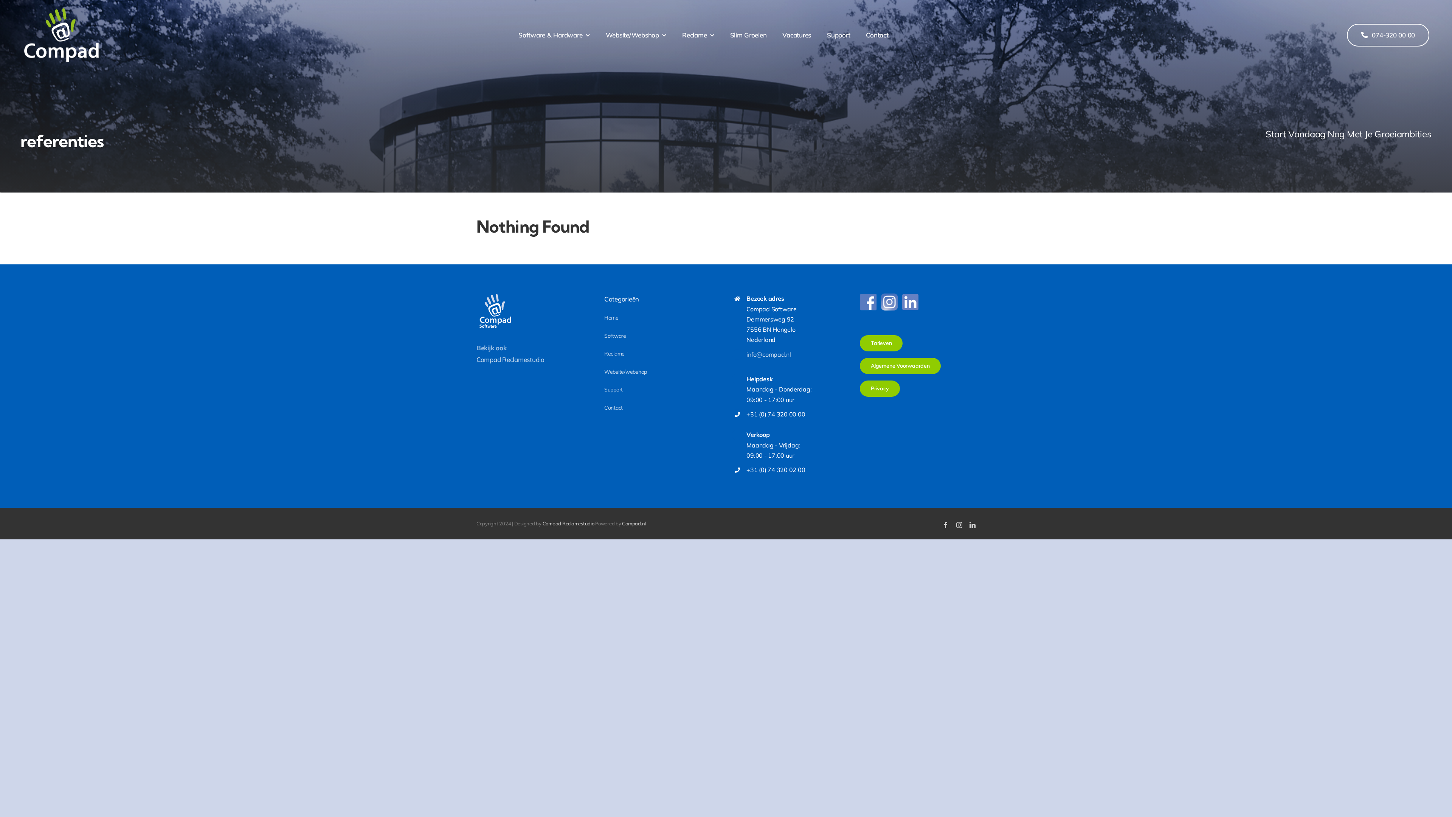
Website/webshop (625, 371)
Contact (613, 407)
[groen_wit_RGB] (61, 11)
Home (611, 317)
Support (613, 389)
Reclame (614, 353)
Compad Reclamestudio (510, 359)
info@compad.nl (768, 354)
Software (615, 335)
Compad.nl (634, 523)
